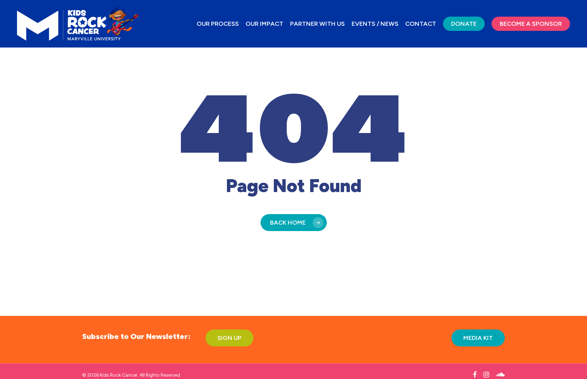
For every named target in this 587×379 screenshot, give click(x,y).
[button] (229, 337)
